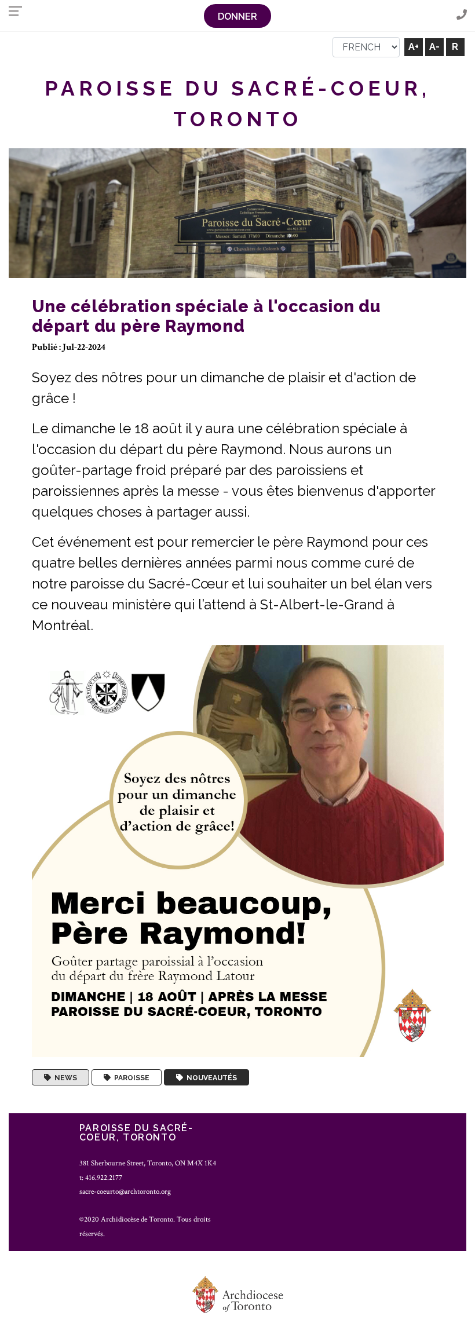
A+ (413, 46)
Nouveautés (210, 1077)
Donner (237, 16)
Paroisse (130, 1077)
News (64, 1077)
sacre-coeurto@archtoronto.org (125, 1191)
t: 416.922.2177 (100, 1177)
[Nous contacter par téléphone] (461, 15)
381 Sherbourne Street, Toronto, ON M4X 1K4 (147, 1163)
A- (434, 46)
